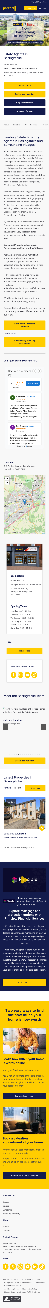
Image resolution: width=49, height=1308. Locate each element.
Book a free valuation (24, 94)
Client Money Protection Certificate (24, 325)
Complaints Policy (11, 1283)
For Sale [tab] (7, 788)
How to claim (10, 333)
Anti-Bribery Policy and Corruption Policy (20, 1289)
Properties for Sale (24, 102)
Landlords (7, 1209)
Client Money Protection (14, 1286)
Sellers (6, 1205)
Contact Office (24, 85)
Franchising (26, 1283)
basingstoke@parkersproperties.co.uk (20, 68)
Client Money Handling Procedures (24, 342)
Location (16, 125)
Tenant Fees (24, 651)
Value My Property (11, 1213)
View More (35, 788)
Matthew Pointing (12, 720)
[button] (24, 502)
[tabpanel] (24, 826)
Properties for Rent (24, 111)
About (6, 125)
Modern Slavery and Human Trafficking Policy (22, 1292)
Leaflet (43, 533)
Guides (6, 1226)
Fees (38, 1279)
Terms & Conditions (10, 1279)
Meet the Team (31, 125)
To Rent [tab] (17, 788)
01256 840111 (10, 64)
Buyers (6, 1202)
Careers (6, 1230)
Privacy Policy (27, 1279)
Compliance (40, 1283)
